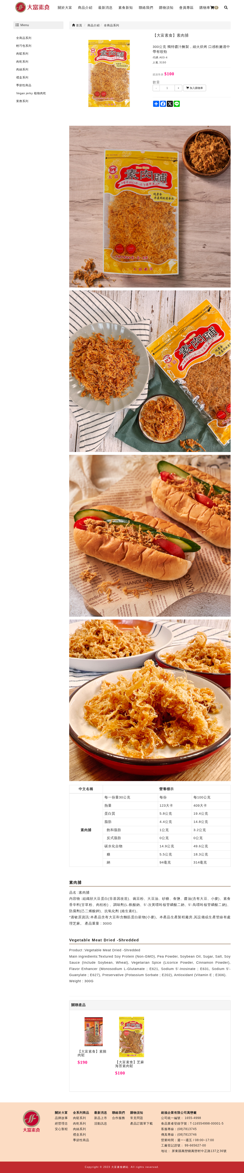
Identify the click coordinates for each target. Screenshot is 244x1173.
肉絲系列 (22, 69)
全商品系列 (23, 37)
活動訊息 (100, 1123)
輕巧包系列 (23, 45)
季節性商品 (23, 85)
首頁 (78, 25)
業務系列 (22, 101)
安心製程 (61, 1129)
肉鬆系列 (22, 53)
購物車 (208, 8)
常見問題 (136, 1118)
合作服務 (118, 1118)
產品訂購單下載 (141, 1123)
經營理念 (61, 1123)
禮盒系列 (22, 77)
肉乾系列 (22, 61)
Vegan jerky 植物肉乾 (31, 93)
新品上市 (100, 1118)
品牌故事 (61, 1118)
